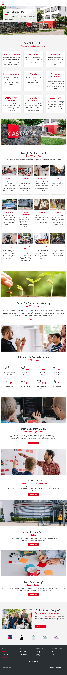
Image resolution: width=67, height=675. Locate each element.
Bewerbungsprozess (24, 652)
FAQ (52, 651)
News (57, 3)
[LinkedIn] (29, 661)
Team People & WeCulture (48, 616)
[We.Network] (37, 661)
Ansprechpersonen (55, 652)
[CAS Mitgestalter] (3, 3)
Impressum (52, 667)
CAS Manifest (38, 652)
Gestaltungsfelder (15, 3)
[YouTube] (35, 661)
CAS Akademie (39, 655)
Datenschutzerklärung (60, 667)
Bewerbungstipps (23, 654)
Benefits (37, 654)
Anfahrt (53, 654)
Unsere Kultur (38, 651)
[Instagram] (32, 661)
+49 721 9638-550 (41, 623)
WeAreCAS (38, 3)
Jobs (8, 3)
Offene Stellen (23, 651)
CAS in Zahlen (38, 657)
